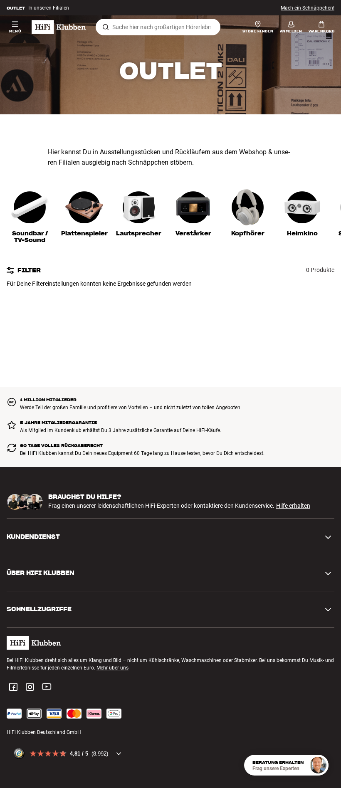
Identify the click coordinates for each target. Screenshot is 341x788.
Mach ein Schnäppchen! (307, 8)
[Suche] (106, 27)
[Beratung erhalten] (318, 765)
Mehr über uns (112, 668)
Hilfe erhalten (293, 505)
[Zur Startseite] (59, 27)
